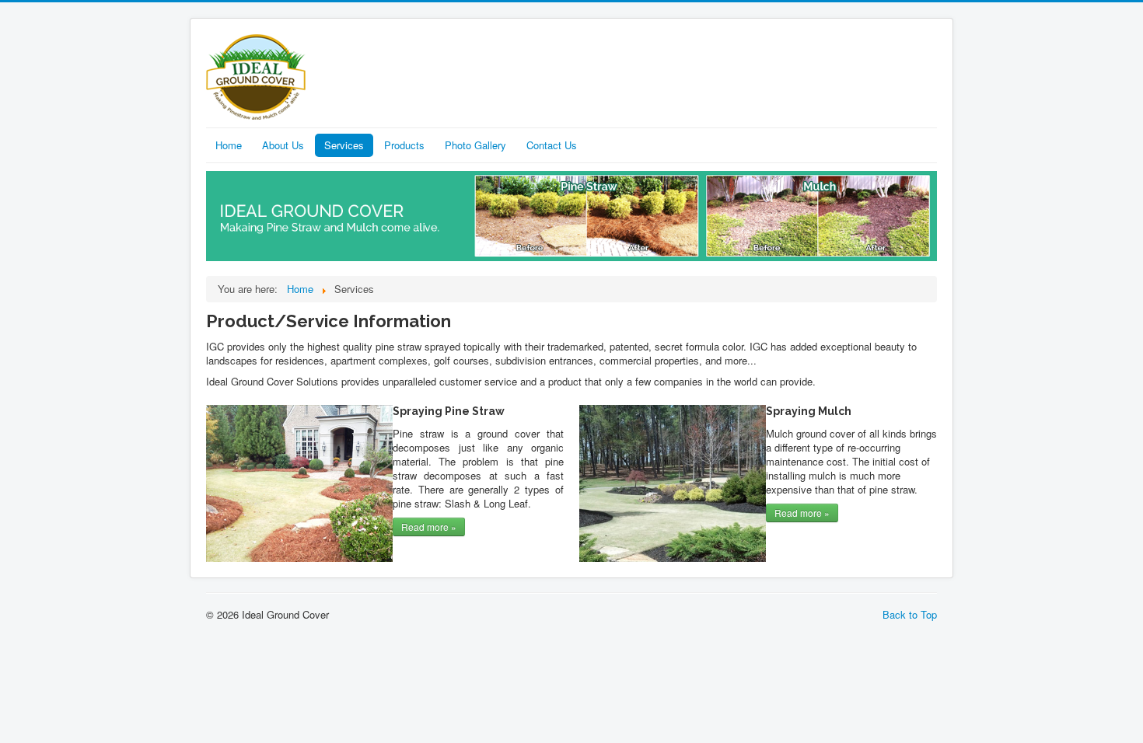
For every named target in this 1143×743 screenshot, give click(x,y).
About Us (283, 145)
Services (344, 145)
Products (404, 145)
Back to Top (910, 614)
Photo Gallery (475, 145)
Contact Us (551, 145)
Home (228, 145)
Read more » (428, 526)
